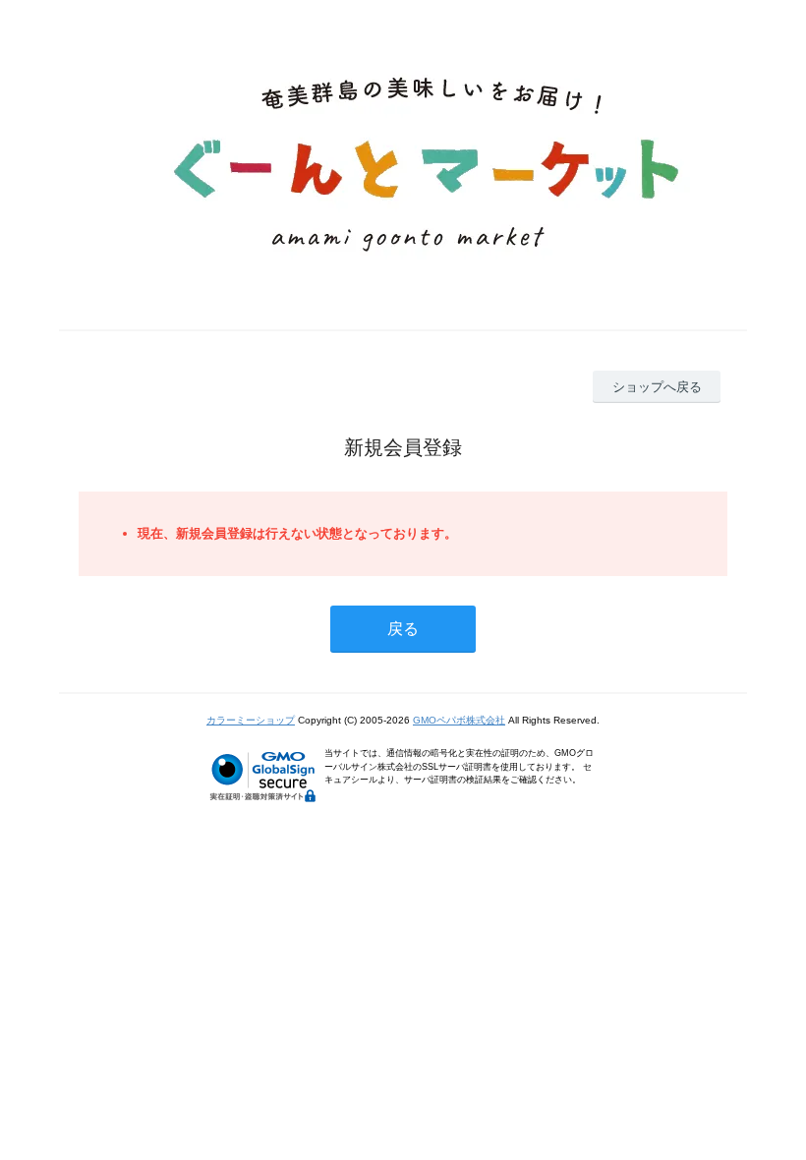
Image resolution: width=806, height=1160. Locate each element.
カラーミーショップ (250, 720)
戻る (403, 628)
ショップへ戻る (657, 386)
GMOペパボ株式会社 (459, 720)
